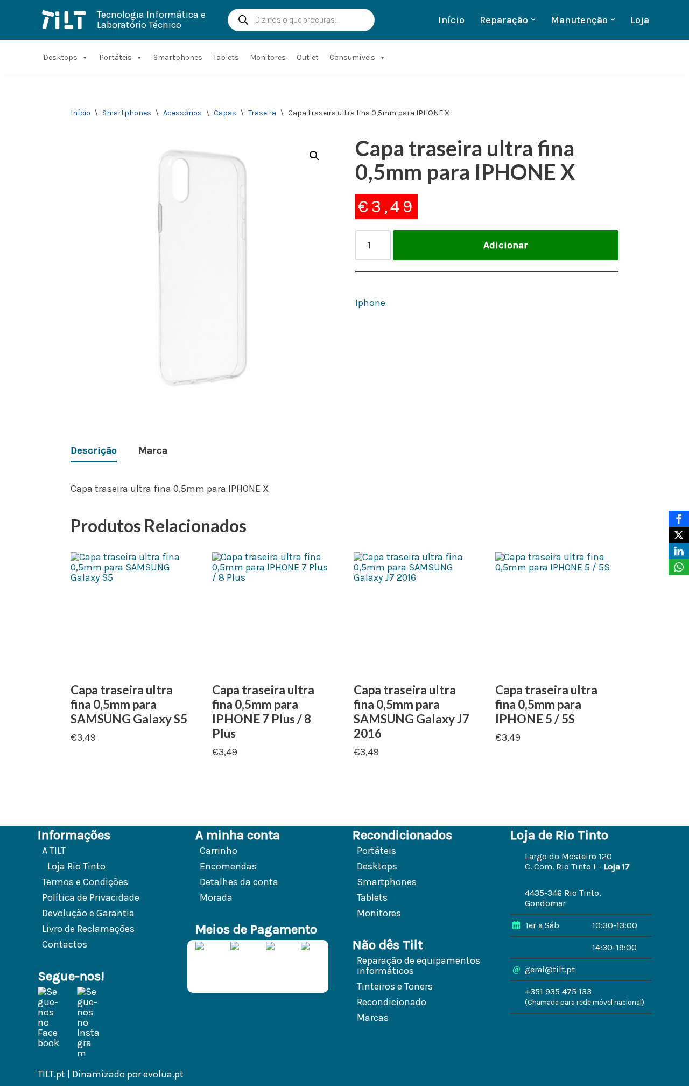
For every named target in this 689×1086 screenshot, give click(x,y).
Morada (216, 897)
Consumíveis (352, 57)
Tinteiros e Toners (395, 986)
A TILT (54, 851)
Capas (225, 112)
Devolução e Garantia (88, 913)
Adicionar (505, 245)
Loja (639, 20)
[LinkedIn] (679, 551)
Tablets (226, 57)
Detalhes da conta (239, 882)
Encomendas (228, 866)
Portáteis (115, 57)
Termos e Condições (85, 882)
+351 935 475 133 (558, 991)
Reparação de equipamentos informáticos (418, 966)
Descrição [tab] (94, 450)
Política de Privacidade (90, 897)
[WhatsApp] (679, 567)
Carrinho (218, 851)
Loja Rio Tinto (76, 866)
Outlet (308, 57)
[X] (679, 535)
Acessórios (182, 112)
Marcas (373, 1018)
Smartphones (177, 57)
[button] (533, 19)
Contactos (64, 944)
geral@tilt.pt (550, 969)
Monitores (268, 57)
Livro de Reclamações (88, 929)
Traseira (262, 112)
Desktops (60, 57)
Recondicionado (391, 1002)
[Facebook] (679, 519)
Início (451, 20)
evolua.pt (163, 1074)
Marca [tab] (152, 450)
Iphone (370, 303)
